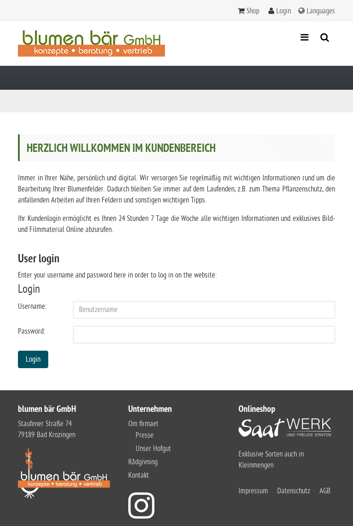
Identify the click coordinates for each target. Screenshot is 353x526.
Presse (145, 435)
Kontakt (138, 475)
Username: (32, 306)
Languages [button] (321, 11)
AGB (324, 491)
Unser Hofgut (153, 449)
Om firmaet (143, 424)
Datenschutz (293, 491)
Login (283, 11)
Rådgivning (143, 462)
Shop (252, 11)
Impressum (253, 491)
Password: (31, 331)
